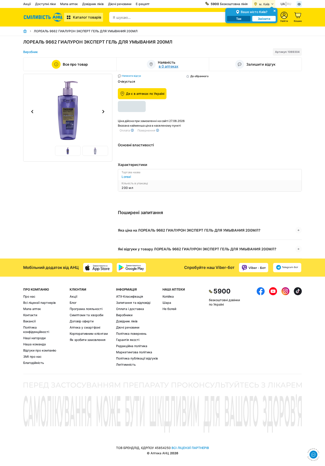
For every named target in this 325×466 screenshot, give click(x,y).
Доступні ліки (45, 4)
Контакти (30, 315)
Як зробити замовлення (87, 340)
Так (238, 19)
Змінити (264, 19)
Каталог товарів (87, 17)
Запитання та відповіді (133, 302)
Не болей (169, 309)
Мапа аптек (69, 4)
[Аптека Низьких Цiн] (43, 17)
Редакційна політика (131, 346)
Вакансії (29, 321)
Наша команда (34, 344)
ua (283, 4)
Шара (166, 302)
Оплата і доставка (130, 309)
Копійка (168, 296)
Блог (73, 302)
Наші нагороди (34, 338)
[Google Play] (131, 267)
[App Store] (97, 267)
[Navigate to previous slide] (32, 111)
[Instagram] (285, 327)
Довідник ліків (93, 4)
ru (289, 4)
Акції (27, 4)
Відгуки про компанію (39, 350)
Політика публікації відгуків (137, 358)
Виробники (124, 315)
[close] (274, 10)
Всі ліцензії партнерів (39, 302)
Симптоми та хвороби (86, 315)
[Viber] (253, 267)
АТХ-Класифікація (129, 296)
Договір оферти (82, 321)
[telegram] (287, 267)
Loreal (126, 177)
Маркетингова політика (134, 352)
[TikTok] (298, 327)
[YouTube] (273, 327)
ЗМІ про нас (32, 356)
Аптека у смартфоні (85, 327)
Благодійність (33, 363)
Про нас (29, 296)
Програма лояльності (86, 309)
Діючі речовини (119, 4)
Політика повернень (131, 333)
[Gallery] (68, 111)
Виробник (30, 52)
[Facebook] (261, 327)
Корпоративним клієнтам (89, 333)
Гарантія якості (127, 340)
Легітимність (126, 364)
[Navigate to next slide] (103, 111)
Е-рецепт (143, 4)
